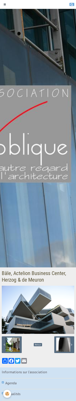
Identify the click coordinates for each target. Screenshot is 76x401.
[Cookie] (7, 394)
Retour (38, 344)
